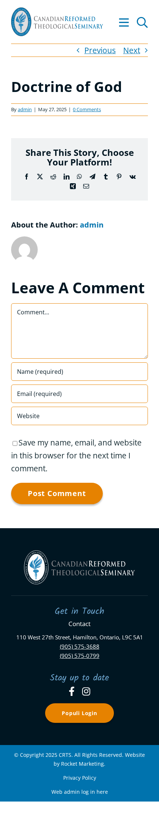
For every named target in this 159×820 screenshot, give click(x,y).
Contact (79, 623)
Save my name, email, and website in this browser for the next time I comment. (76, 455)
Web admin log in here (79, 791)
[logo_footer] (79, 554)
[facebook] (72, 691)
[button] (142, 21)
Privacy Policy (79, 777)
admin (25, 109)
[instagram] (86, 691)
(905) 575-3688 (79, 646)
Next (131, 50)
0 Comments (87, 109)
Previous (100, 50)
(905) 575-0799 (79, 655)
